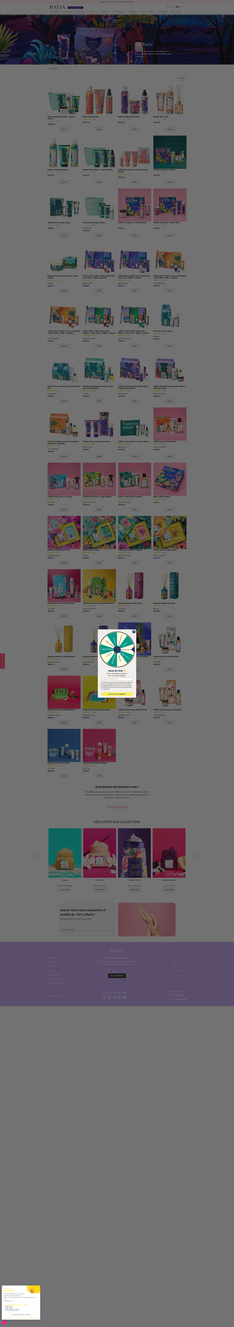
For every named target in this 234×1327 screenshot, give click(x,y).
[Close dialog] (133, 631)
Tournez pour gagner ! (117, 694)
